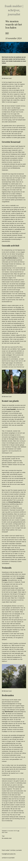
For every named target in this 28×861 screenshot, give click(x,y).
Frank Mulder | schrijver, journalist (14, 10)
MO (7, 33)
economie (6, 838)
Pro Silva (18, 307)
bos (2, 838)
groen (10, 838)
